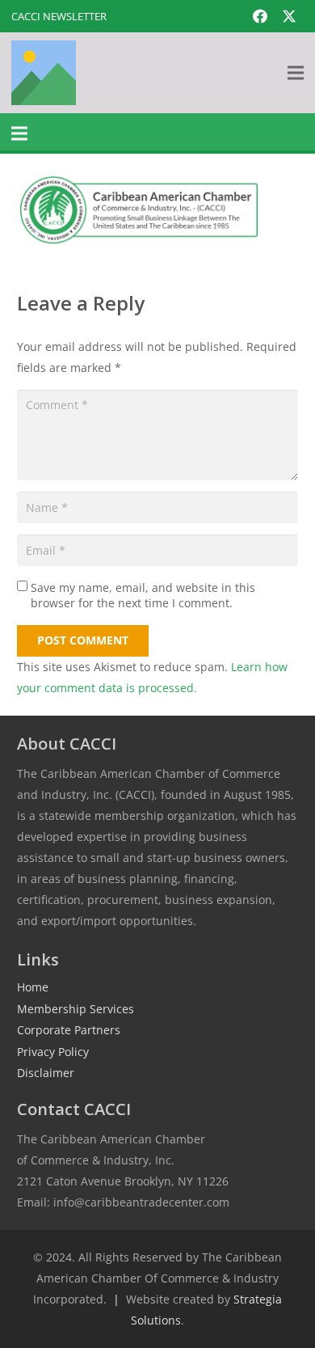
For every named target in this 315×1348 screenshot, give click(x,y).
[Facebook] (260, 16)
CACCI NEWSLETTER (59, 16)
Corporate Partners (68, 1029)
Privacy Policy (53, 1051)
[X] (289, 16)
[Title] (43, 72)
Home (32, 987)
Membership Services (75, 1008)
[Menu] (296, 73)
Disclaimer (45, 1072)
